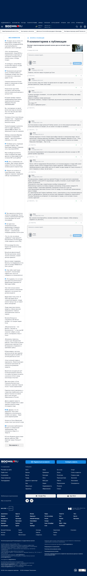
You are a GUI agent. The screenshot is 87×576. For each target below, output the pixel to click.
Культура (45, 475)
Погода (23, 22)
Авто (26, 470)
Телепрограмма (32, 22)
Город (27, 478)
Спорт (73, 470)
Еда (26, 483)
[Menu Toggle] (2, 26)
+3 (76, 108)
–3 (81, 172)
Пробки (63, 22)
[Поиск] (77, 26)
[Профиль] (85, 26)
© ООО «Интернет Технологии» (28, 570)
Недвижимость (6, 22)
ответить (32, 75)
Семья (59, 489)
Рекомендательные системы (51, 551)
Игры (73, 22)
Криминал (46, 472)
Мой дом (45, 480)
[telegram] (27, 500)
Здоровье (28, 489)
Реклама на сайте (6, 470)
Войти (34, 63)
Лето (44, 478)
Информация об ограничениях (52, 546)
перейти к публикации (37, 38)
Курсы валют (55, 22)
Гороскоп (47, 22)
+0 (76, 75)
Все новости (14, 38)
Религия (59, 486)
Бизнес (27, 472)
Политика (60, 475)
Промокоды (79, 22)
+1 (76, 172)
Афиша (40, 22)
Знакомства (16, 22)
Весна (27, 475)
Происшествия (61, 478)
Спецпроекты (75, 483)
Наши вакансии (6, 478)
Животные (28, 486)
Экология (74, 478)
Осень (59, 472)
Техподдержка (5, 480)
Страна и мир (75, 475)
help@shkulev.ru (12, 559)
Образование (47, 489)
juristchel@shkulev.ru (6, 557)
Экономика (74, 480)
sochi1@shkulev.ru (20, 554)
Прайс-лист (4, 472)
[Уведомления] (81, 26)
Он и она (59, 470)
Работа (59, 480)
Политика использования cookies (53, 549)
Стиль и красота (76, 472)
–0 (81, 75)
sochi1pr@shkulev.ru (68, 544)
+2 (76, 129)
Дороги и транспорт (31, 480)
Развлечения (61, 483)
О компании (4, 475)
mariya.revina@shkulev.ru (7, 566)
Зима (44, 470)
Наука (44, 483)
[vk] (31, 500)
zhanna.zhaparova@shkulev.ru (8, 564)
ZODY (68, 22)
